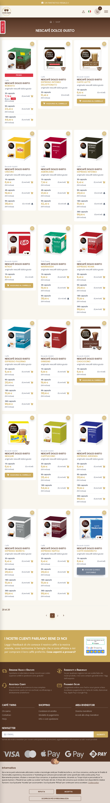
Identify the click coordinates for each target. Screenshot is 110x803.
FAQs (4, 719)
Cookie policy (93, 782)
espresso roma (85, 266)
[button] (83, 11)
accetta (68, 791)
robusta (10, 85)
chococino (83, 361)
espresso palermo (15, 361)
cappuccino (48, 456)
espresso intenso (87, 171)
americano (47, 171)
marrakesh (47, 266)
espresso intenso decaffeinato (51, 83)
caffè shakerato (87, 550)
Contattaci (6, 715)
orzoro (9, 171)
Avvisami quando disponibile (92, 571)
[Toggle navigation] (106, 11)
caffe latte (83, 82)
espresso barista (15, 550)
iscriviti (101, 734)
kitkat (8, 266)
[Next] (63, 615)
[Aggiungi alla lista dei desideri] (32, 44)
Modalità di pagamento (49, 715)
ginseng (45, 361)
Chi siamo (6, 711)
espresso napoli (50, 550)
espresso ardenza (87, 456)
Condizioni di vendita (47, 711)
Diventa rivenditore (83, 711)
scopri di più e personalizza (55, 798)
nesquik (9, 456)
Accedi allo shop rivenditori (87, 715)
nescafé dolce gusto (17, 83)
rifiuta (41, 791)
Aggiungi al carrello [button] (56, 103)
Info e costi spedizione (48, 719)
